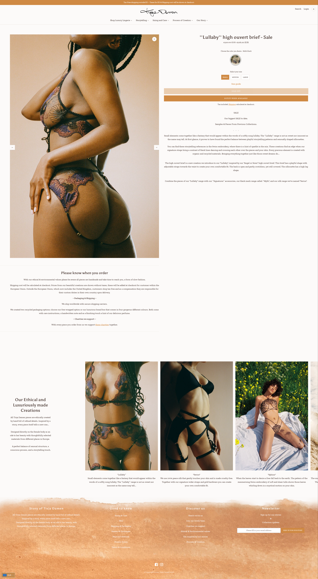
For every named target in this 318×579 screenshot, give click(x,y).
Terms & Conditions (121, 547)
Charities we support (195, 526)
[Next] (156, 147)
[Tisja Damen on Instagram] (161, 565)
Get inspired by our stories (195, 536)
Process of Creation (196, 542)
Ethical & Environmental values (195, 531)
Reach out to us (195, 515)
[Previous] (12, 147)
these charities (102, 324)
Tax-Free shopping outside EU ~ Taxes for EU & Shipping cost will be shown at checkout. (159, 2)
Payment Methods (121, 536)
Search (298, 9)
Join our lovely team (195, 520)
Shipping (232, 104)
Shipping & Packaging (121, 526)
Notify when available (236, 98)
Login (306, 9)
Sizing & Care (121, 515)
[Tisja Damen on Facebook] (156, 565)
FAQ (121, 520)
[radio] (235, 59)
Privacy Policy (121, 542)
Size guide (236, 84)
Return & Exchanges (121, 531)
